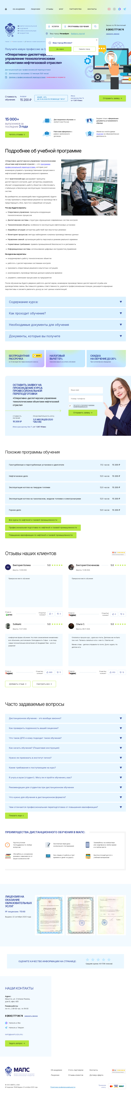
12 (123, 672)
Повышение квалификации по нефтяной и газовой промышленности (41, 535)
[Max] (119, 9)
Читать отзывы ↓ (17, 134)
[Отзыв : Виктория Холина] (9, 614)
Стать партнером (75, 1070)
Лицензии (35, 9)
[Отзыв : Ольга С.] (72, 673)
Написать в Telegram (16, 1028)
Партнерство (75, 9)
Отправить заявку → (112, 98)
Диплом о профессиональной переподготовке (27, 77)
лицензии (99, 134)
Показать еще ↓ (16, 815)
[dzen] (114, 9)
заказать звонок (112, 34)
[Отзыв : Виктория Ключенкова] (72, 615)
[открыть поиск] (95, 26)
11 (60, 672)
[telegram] (124, 9)
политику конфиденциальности (83, 405)
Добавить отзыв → (17, 684)
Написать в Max (15, 1023)
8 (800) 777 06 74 (115, 29)
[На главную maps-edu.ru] (21, 30)
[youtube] (109, 9)
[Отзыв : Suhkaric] (9, 673)
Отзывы (49, 9)
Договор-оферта (96, 1075)
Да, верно (60, 49)
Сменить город (84, 49)
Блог (61, 9)
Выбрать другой (78, 34)
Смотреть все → (44, 684)
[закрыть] (97, 40)
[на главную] (6, 9)
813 (113, 672)
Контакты (92, 9)
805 (50, 672)
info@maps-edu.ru (14, 1034)
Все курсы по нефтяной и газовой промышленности (33, 520)
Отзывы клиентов (75, 1075)
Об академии (19, 9)
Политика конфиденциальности (62, 1087)
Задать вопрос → (17, 1043)
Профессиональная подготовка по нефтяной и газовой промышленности (43, 527)
